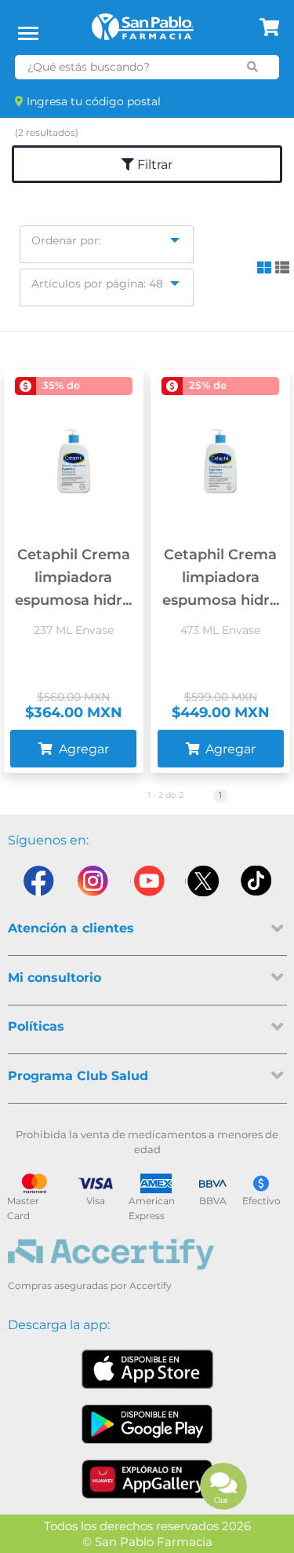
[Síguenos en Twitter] (202, 884)
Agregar (82, 749)
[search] (252, 66)
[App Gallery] (147, 1479)
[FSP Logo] (143, 32)
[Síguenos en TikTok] (257, 884)
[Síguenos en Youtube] (147, 884)
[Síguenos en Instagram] (92, 884)
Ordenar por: (66, 240)
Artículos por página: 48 (97, 284)
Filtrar (153, 164)
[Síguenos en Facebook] (37, 884)
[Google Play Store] (147, 1424)
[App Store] (147, 1369)
